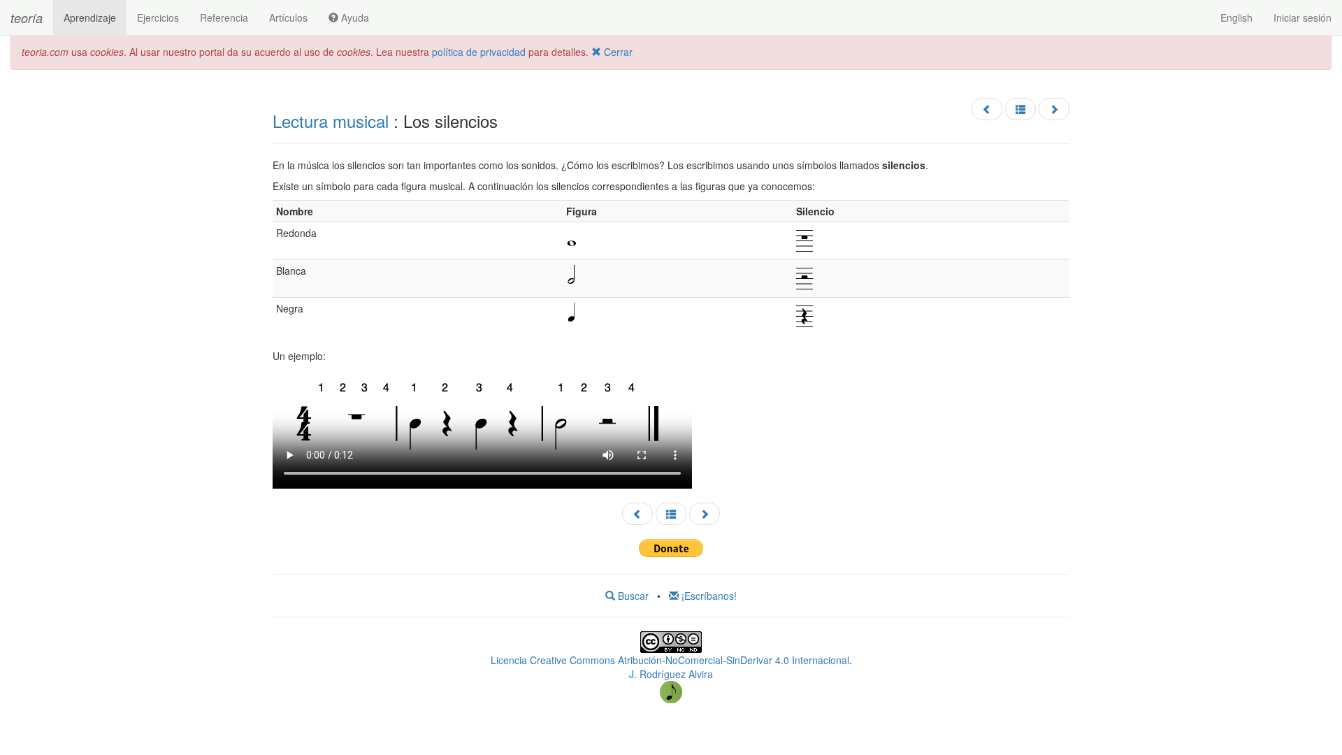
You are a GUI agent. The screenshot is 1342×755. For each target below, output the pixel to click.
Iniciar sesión (1303, 17)
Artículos (288, 17)
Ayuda (353, 17)
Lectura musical (331, 120)
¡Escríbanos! (708, 596)
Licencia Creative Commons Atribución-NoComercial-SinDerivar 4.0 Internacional (670, 660)
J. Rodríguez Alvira (671, 674)
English (1236, 17)
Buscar (632, 596)
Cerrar (617, 52)
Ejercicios (158, 17)
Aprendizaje (90, 17)
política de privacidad (479, 52)
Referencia (224, 17)
